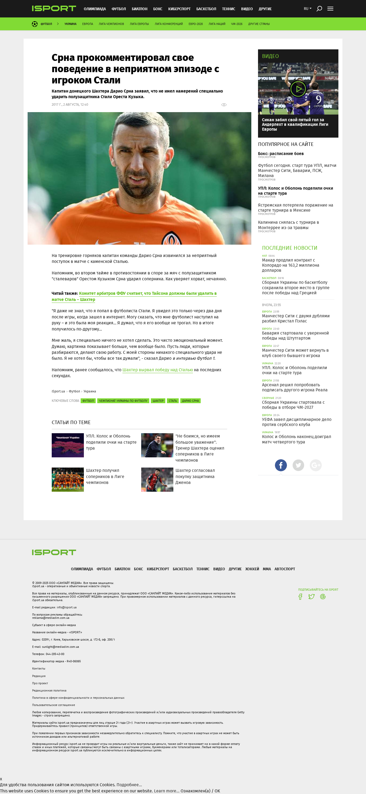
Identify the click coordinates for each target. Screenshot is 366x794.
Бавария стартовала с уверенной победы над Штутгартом (295, 335)
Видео (270, 56)
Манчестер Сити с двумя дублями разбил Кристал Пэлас (296, 318)
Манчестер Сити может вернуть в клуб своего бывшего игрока (295, 352)
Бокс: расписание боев (281, 153)
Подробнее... (129, 785)
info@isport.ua (67, 607)
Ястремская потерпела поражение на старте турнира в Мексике (295, 207)
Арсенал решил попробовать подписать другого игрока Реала (295, 387)
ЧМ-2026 (236, 24)
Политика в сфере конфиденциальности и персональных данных (78, 698)
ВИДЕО (247, 9)
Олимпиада (95, 9)
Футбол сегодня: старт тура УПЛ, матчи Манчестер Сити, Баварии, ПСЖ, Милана (297, 170)
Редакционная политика (49, 690)
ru (306, 8)
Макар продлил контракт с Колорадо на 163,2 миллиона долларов (290, 265)
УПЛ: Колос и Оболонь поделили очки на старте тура (295, 190)
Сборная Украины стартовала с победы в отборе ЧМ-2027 (293, 404)
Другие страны (259, 24)
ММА (267, 569)
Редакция (39, 676)
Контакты (38, 668)
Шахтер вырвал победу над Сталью (157, 370)
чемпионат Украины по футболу (123, 401)
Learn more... (167, 791)
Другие (265, 9)
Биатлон (139, 9)
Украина (70, 23)
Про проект (40, 683)
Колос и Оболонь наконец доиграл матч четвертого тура (296, 439)
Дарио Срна (190, 401)
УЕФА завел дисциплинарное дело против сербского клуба (296, 422)
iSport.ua (58, 391)
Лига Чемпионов (111, 24)
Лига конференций (169, 24)
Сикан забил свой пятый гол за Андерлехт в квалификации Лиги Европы (295, 124)
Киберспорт (179, 9)
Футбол (119, 9)
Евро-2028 (196, 24)
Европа (87, 24)
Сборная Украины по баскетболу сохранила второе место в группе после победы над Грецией (296, 287)
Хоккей (252, 569)
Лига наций (217, 24)
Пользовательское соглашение (53, 705)
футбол (88, 401)
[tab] (281, 465)
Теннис (228, 9)
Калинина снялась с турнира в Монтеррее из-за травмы (288, 224)
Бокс (157, 9)
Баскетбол (206, 9)
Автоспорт (285, 569)
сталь (173, 401)
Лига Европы (139, 24)
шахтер (158, 401)
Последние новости (290, 248)
